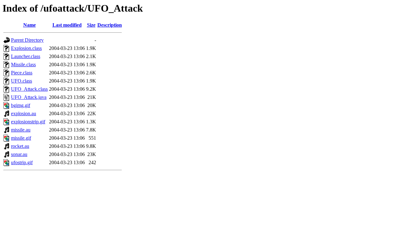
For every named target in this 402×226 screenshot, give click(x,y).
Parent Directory (27, 40)
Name (29, 25)
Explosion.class (26, 48)
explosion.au (23, 113)
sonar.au (19, 154)
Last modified (67, 25)
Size (91, 25)
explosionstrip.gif (28, 121)
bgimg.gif (20, 105)
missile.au (20, 129)
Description (109, 25)
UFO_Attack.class (29, 89)
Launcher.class (25, 56)
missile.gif (21, 138)
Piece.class (21, 72)
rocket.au (20, 146)
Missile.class (23, 64)
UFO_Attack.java (28, 97)
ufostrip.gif (22, 162)
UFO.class (21, 80)
